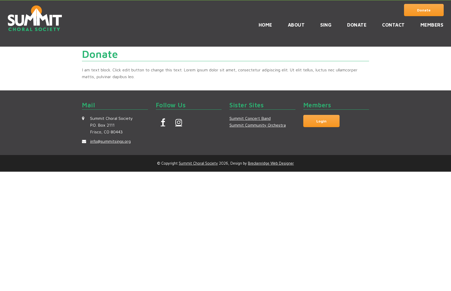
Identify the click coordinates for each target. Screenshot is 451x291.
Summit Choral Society (198, 163)
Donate (424, 10)
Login (321, 121)
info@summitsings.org (110, 141)
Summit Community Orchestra (257, 125)
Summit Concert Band (250, 118)
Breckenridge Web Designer (271, 163)
